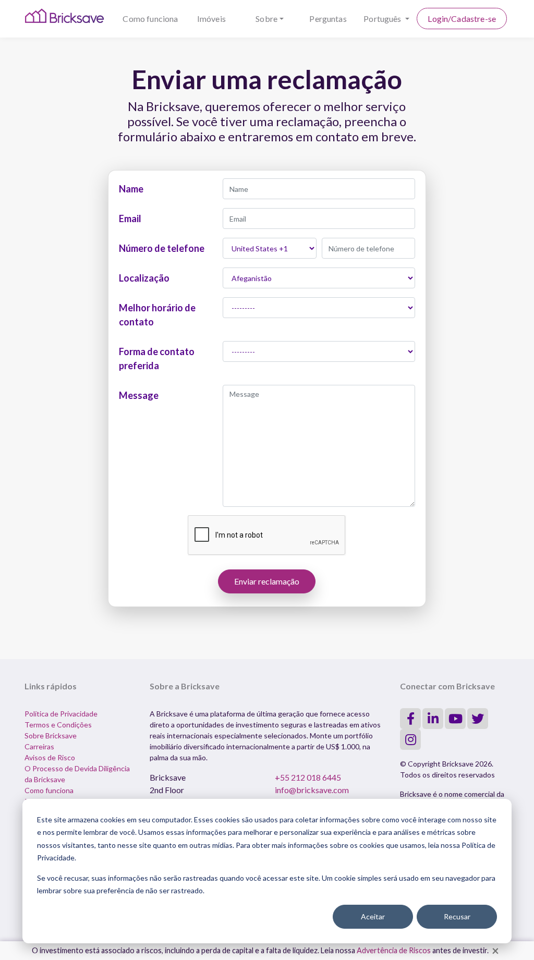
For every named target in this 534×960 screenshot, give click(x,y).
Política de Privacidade (61, 713)
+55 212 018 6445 (308, 777)
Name (131, 189)
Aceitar (373, 916)
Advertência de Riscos (394, 950)
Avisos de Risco (50, 757)
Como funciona (150, 18)
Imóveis (211, 18)
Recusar (457, 916)
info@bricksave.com (312, 790)
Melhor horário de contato (157, 314)
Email (130, 218)
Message (139, 395)
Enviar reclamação (266, 581)
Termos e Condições (58, 724)
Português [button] (383, 18)
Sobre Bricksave (51, 735)
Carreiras (39, 746)
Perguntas (327, 18)
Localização (144, 278)
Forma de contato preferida (157, 358)
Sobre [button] (266, 18)
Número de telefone (161, 248)
